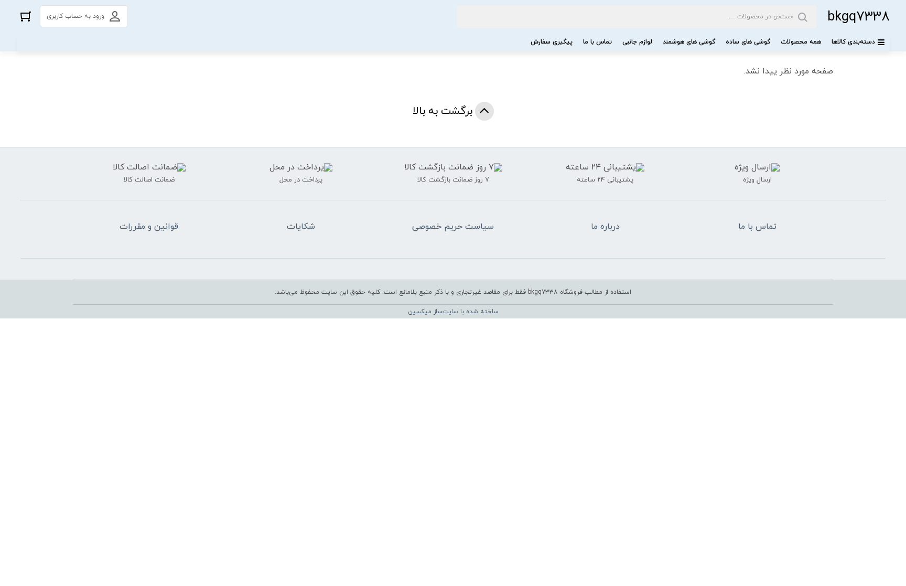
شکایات (301, 226)
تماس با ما (597, 42)
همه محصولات (801, 42)
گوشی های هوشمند (689, 42)
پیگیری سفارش (552, 42)
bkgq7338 (858, 17)
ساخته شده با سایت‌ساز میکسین (453, 311)
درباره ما (605, 226)
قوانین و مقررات (149, 226)
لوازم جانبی (637, 42)
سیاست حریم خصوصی (453, 226)
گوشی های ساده (748, 42)
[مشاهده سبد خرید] (26, 16)
